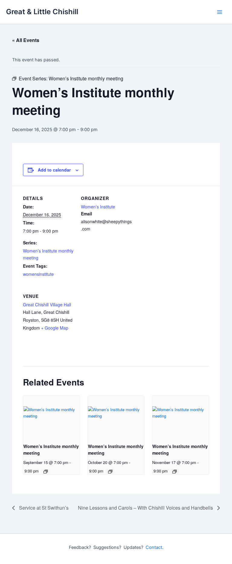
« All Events (25, 40)
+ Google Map (54, 328)
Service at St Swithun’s (43, 507)
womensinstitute (38, 274)
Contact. (154, 547)
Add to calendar (54, 170)
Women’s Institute (98, 207)
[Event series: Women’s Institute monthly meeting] (46, 471)
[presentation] (51, 417)
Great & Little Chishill (42, 11)
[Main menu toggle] (219, 12)
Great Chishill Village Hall (47, 304)
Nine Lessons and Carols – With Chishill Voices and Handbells (146, 507)
